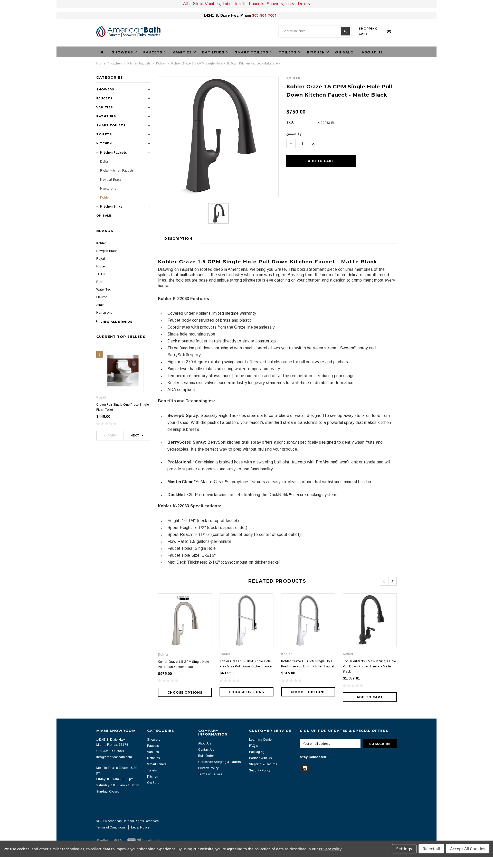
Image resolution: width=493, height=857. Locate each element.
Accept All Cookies (467, 849)
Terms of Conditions (111, 827)
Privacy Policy (208, 768)
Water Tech (104, 289)
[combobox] (315, 31)
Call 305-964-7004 (110, 751)
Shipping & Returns (263, 764)
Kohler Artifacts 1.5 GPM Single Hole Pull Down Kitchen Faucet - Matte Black (369, 666)
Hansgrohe (108, 188)
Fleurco (101, 297)
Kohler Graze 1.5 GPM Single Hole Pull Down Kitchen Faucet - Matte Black (225, 63)
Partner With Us (260, 758)
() (375, 31)
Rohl (99, 282)
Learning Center (261, 739)
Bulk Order (206, 756)
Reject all (431, 849)
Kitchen (116, 63)
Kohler (161, 63)
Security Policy (260, 770)
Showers (105, 89)
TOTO (100, 274)
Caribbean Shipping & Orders (219, 762)
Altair (100, 305)
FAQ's (253, 746)
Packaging (256, 752)
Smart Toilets (110, 125)
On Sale (344, 52)
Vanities (104, 107)
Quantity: (294, 134)
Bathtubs (106, 116)
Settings (404, 849)
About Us (372, 52)
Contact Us (206, 749)
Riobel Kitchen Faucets (117, 170)
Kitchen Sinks (111, 206)
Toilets (104, 134)
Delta (104, 161)
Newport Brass (110, 179)
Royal (100, 258)
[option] (218, 137)
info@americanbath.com (114, 757)
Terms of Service (210, 774)
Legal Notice (140, 827)
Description (178, 238)
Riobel (101, 266)
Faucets (104, 98)
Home (100, 63)
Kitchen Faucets (139, 63)
